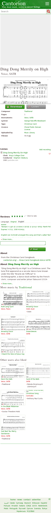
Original (13, 222)
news (19, 500)
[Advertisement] (25, 39)
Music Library (29, 133)
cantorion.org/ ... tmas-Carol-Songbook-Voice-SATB (26, 260)
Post (35, 249)
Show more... (7, 239)
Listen (35, 106)
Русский (22, 508)
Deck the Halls (6, 379)
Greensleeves (31, 331)
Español (44, 503)
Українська (21, 511)
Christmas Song (32, 393)
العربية (6, 503)
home (13, 500)
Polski (6, 508)
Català (12, 503)
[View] (25, 90)
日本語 (28, 506)
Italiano (22, 506)
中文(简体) (30, 511)
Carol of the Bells (32, 379)
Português (14, 508)
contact (27, 500)
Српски (30, 508)
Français (7, 506)
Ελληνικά (35, 503)
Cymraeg (19, 503)
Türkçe (44, 508)
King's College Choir (16, 155)
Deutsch (27, 503)
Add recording (45, 150)
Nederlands (42, 506)
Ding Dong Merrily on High (23, 264)
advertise (36, 500)
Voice (26, 118)
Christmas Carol (30, 124)
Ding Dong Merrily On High (15, 153)
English (21, 222)
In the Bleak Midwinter (10, 406)
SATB (31, 118)
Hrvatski (15, 506)
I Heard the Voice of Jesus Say (12, 354)
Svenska (37, 508)
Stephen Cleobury (21, 158)
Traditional (28, 111)
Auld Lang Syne (7, 307)
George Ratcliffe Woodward (35, 121)
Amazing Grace (32, 307)
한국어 (34, 506)
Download (16, 106)
